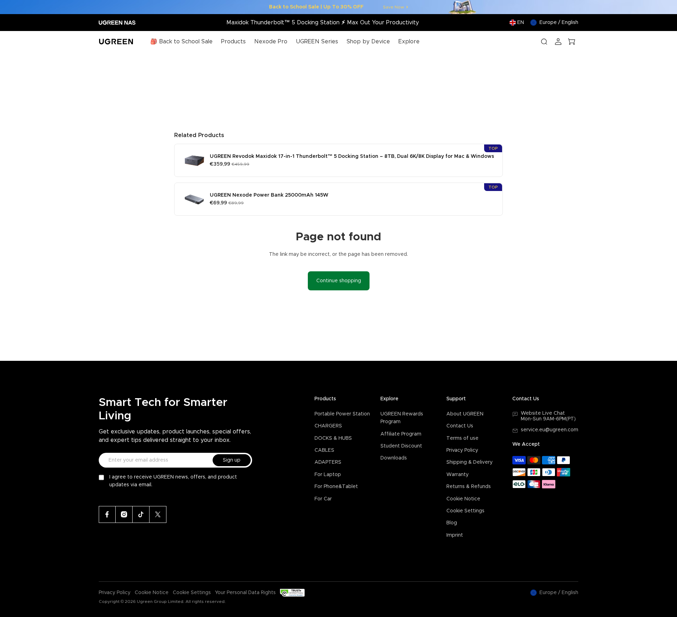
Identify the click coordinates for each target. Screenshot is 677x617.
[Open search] (544, 41)
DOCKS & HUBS (333, 438)
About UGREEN (464, 414)
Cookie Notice (463, 498)
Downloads (393, 458)
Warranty (457, 474)
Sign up (231, 460)
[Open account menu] (558, 41)
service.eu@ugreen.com (549, 429)
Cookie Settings (465, 510)
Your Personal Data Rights (245, 592)
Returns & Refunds (468, 486)
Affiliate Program (400, 434)
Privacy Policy (462, 450)
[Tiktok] (141, 514)
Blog (451, 522)
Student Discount (401, 446)
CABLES (324, 450)
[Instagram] (124, 514)
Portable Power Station (342, 414)
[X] (158, 514)
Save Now (393, 7)
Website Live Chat (543, 413)
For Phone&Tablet (336, 486)
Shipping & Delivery (469, 462)
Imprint (454, 535)
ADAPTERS (328, 462)
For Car (323, 498)
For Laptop (328, 474)
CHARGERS (328, 426)
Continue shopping (338, 280)
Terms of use (462, 438)
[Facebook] (107, 514)
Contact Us (459, 426)
